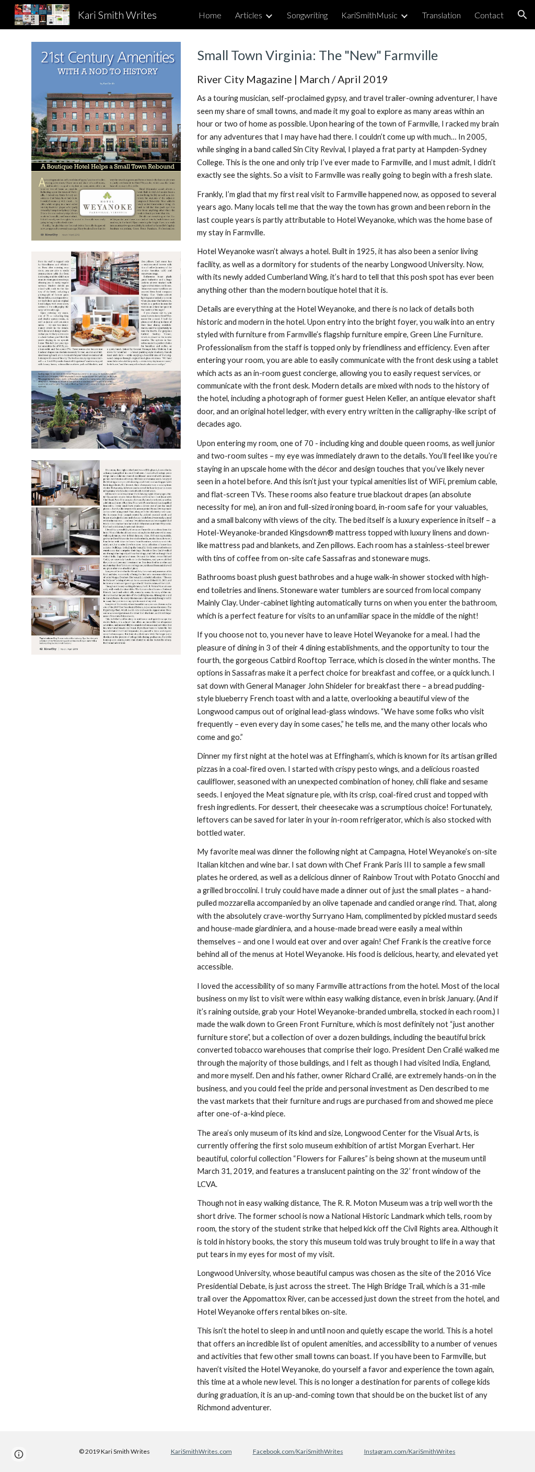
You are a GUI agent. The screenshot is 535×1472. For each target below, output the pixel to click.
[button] (522, 14)
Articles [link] (248, 15)
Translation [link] (441, 15)
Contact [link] (489, 15)
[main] (348, 730)
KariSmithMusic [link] (369, 15)
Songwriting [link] (307, 15)
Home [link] (210, 15)
